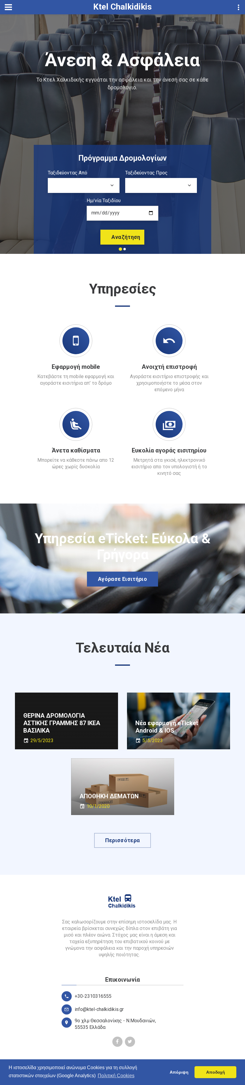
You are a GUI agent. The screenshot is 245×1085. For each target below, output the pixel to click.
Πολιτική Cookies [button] (116, 1075)
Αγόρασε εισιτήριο (122, 579)
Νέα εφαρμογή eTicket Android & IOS (166, 726)
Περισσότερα (122, 840)
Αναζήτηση (125, 237)
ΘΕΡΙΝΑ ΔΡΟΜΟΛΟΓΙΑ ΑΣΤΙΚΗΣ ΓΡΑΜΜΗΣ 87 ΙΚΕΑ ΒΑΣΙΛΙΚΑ (61, 723)
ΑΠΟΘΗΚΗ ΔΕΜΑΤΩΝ (109, 796)
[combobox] (84, 185)
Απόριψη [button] (179, 1072)
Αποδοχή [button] (215, 1072)
